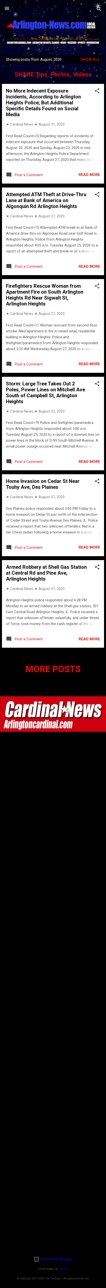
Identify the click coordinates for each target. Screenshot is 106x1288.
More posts (53, 669)
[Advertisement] (53, 1220)
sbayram (64, 1268)
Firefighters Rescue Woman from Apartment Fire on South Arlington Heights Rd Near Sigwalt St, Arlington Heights (44, 295)
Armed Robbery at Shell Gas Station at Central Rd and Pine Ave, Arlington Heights (46, 573)
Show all (90, 59)
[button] (97, 91)
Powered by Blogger (56, 1259)
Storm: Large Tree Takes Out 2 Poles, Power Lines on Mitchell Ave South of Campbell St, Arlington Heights (45, 392)
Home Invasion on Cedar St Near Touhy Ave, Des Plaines (43, 484)
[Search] (99, 10)
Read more (89, 174)
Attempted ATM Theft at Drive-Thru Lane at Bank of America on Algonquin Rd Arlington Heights (46, 200)
